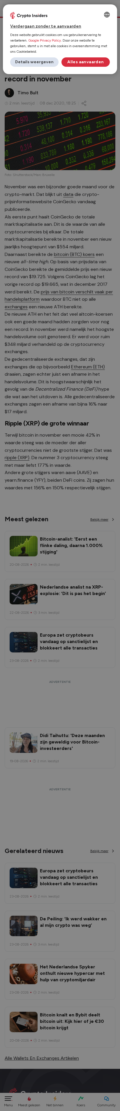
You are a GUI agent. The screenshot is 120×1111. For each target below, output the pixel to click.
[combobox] (107, 15)
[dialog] (60, 39)
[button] (34, 62)
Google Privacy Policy (44, 40)
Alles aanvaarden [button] (85, 61)
